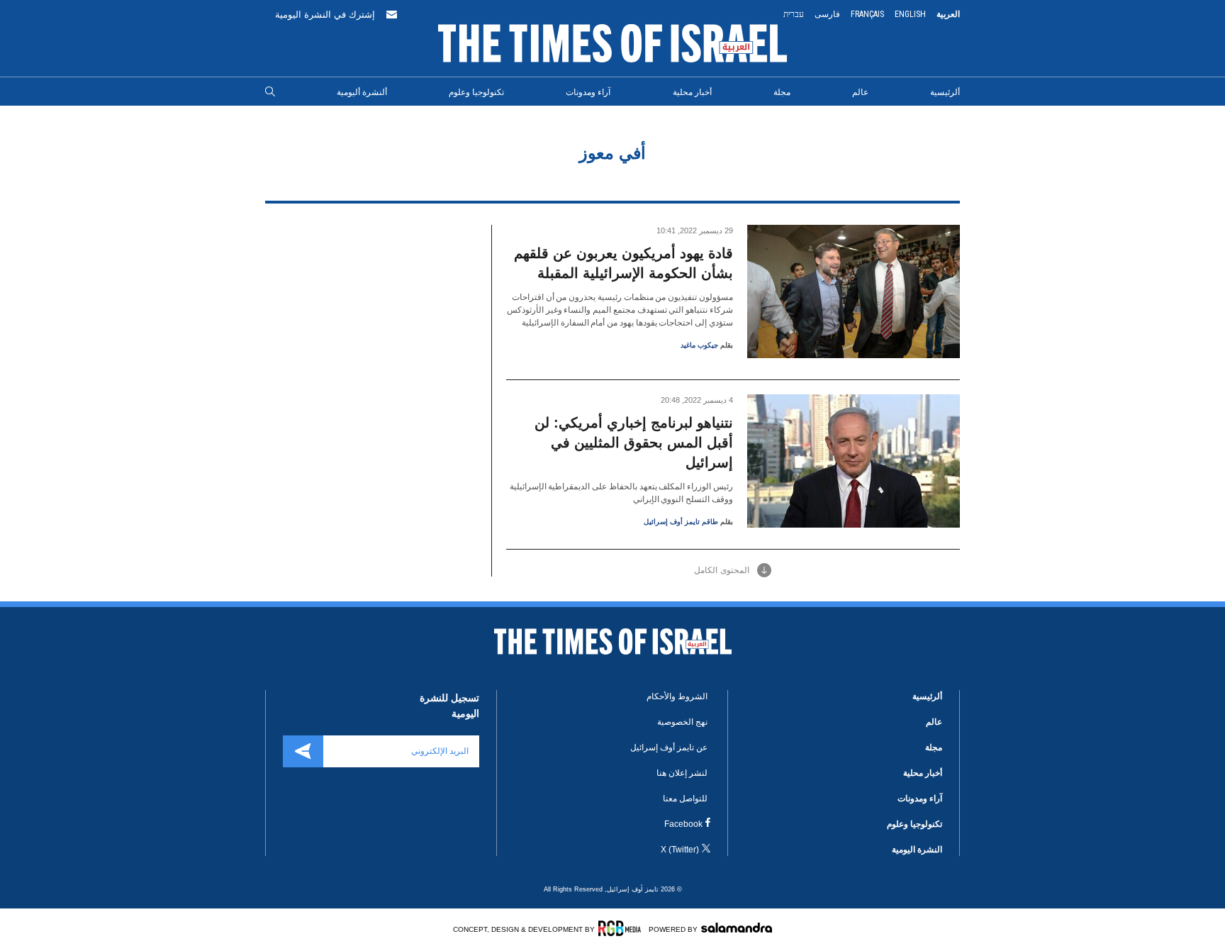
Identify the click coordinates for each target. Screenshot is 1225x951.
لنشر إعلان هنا (681, 773)
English (910, 14)
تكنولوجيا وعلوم (476, 92)
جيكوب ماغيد (699, 345)
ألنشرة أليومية (362, 92)
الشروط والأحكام (677, 696)
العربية (948, 14)
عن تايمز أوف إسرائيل (668, 747)
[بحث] (270, 92)
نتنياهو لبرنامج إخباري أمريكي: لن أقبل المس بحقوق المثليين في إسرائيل (634, 442)
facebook (683, 824)
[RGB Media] (622, 928)
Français (867, 14)
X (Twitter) (680, 850)
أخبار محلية (692, 92)
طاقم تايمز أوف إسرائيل (681, 521)
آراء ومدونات (588, 92)
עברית (793, 14)
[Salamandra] (736, 928)
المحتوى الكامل (721, 570)
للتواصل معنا (685, 798)
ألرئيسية (945, 92)
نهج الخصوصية (682, 722)
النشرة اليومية (917, 850)
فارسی (827, 14)
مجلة (781, 92)
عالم (860, 92)
